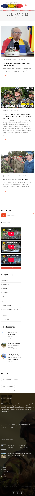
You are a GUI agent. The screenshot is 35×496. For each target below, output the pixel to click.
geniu (10, 383)
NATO (11, 428)
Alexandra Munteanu (10, 59)
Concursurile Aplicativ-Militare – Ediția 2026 (14, 344)
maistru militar (6, 390)
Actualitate (5, 280)
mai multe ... (11, 268)
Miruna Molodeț (12, 363)
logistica (15, 390)
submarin (5, 424)
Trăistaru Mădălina (13, 349)
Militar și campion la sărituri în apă (13, 333)
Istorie (4, 297)
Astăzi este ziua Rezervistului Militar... (16, 180)
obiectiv (4, 428)
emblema (13, 424)
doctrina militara (7, 379)
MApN (6, 110)
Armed (4, 476)
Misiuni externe (6, 305)
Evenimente (5, 284)
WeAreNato (5, 319)
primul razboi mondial (8, 386)
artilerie (4, 431)
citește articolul (7, 75)
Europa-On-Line (6, 472)
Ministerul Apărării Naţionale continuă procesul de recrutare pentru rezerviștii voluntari (17, 116)
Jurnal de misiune (7, 301)
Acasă (14, 18)
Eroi (3, 474)
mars (17, 428)
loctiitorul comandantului (25, 424)
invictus (16, 379)
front (4, 383)
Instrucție (5, 292)
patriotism (25, 428)
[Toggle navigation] (31, 3)
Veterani (4, 315)
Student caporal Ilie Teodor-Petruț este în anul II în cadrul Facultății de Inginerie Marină (14, 357)
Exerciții (4, 288)
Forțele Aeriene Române (14, 338)
